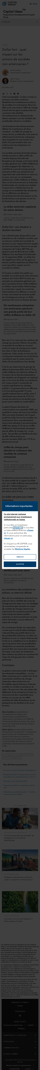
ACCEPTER (20, 564)
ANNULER (20, 557)
